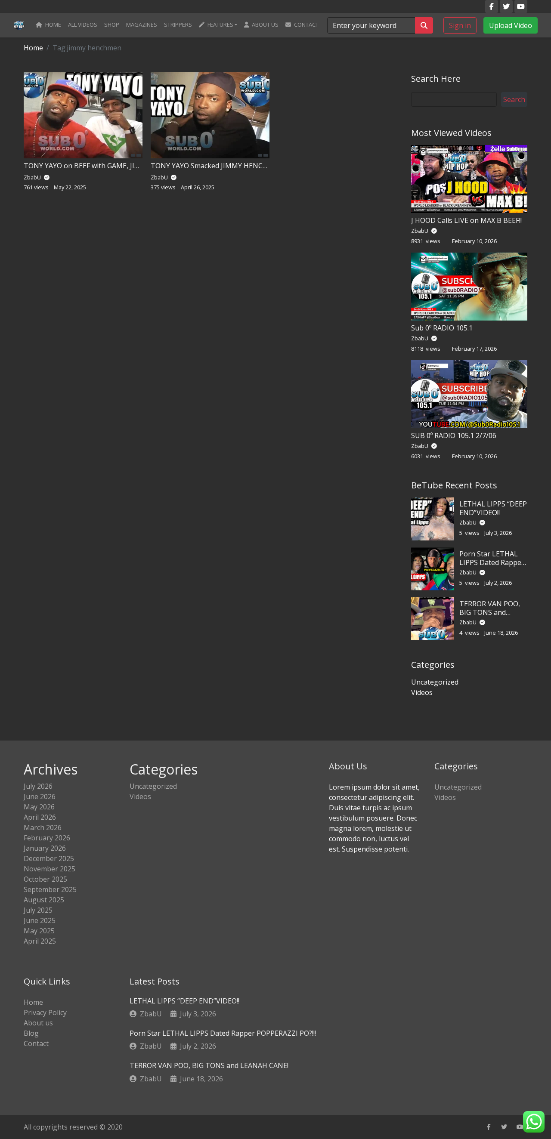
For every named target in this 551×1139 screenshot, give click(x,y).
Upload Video (510, 25)
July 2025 (38, 910)
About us (265, 24)
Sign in (460, 25)
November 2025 (49, 869)
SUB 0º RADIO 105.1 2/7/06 (453, 435)
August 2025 (44, 899)
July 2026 (38, 786)
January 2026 (45, 848)
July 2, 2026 (198, 1046)
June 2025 (40, 920)
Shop (111, 24)
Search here (436, 78)
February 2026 (47, 838)
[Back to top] (25, 1088)
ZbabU (420, 231)
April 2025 (40, 941)
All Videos (82, 24)
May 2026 (39, 807)
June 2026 (40, 796)
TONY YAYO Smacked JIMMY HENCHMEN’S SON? (229, 165)
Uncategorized (434, 682)
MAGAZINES (141, 24)
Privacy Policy (45, 1012)
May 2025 (39, 930)
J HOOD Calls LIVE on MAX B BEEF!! (466, 220)
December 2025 (49, 858)
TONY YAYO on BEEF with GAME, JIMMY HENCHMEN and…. (118, 165)
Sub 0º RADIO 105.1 (442, 328)
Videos (422, 692)
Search (514, 99)
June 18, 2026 (201, 1078)
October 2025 (45, 879)
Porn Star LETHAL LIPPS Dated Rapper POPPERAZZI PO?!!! (491, 562)
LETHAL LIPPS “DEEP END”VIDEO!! (493, 508)
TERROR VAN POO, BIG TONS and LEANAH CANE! (489, 612)
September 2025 (50, 889)
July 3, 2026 (198, 1014)
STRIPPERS (178, 24)
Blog (31, 1033)
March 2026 (43, 827)
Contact (306, 24)
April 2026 (40, 817)
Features (219, 24)
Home (52, 24)
